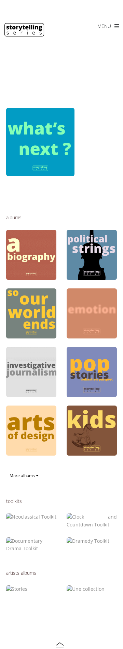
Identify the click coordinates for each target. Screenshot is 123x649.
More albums (23, 475)
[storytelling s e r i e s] (24, 34)
